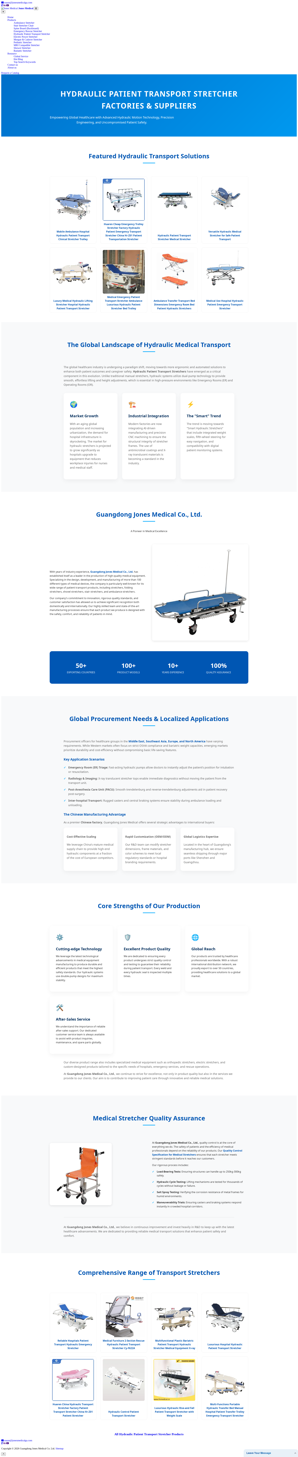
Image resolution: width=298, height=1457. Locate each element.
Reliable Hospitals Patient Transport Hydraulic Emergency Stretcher (73, 1344)
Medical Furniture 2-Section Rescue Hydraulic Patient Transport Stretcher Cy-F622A (123, 1344)
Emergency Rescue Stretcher (28, 31)
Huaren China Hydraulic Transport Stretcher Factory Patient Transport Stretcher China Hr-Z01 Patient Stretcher (73, 1410)
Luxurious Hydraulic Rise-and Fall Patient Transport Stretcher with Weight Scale (174, 1411)
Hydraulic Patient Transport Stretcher (32, 34)
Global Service (21, 56)
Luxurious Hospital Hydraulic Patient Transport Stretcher (225, 1346)
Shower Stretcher (22, 48)
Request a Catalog (10, 73)
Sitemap (59, 1448)
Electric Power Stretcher (25, 36)
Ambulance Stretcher (24, 22)
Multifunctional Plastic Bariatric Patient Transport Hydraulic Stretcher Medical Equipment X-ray (174, 1344)
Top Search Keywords (25, 62)
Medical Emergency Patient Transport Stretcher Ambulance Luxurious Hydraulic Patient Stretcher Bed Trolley (123, 303)
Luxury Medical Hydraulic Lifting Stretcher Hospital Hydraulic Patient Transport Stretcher (73, 304)
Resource (12, 53)
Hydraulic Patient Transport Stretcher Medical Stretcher (174, 237)
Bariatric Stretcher (22, 50)
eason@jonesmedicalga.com (18, 2)
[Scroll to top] (3, 1454)
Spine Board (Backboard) (26, 28)
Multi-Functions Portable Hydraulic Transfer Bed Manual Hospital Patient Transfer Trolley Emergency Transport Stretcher (224, 1410)
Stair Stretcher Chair (24, 25)
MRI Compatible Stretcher (27, 45)
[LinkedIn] (4, 5)
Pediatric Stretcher (23, 42)
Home (10, 17)
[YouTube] (7, 5)
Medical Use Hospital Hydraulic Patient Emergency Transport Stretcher (225, 304)
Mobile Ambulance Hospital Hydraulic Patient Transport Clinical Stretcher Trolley (73, 235)
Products (11, 20)
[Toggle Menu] (36, 8)
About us (11, 67)
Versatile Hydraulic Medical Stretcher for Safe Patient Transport (224, 235)
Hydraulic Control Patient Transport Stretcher (123, 1413)
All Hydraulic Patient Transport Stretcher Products (149, 1434)
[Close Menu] (3, 11)
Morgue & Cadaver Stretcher (28, 39)
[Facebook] (2, 5)
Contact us (12, 64)
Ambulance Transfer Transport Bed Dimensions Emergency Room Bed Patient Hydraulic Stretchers (174, 304)
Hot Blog (18, 59)
